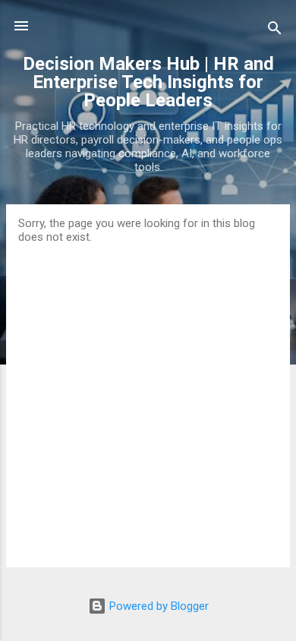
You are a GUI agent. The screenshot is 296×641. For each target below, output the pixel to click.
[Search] (275, 31)
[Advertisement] (148, 399)
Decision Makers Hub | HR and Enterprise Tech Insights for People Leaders (148, 82)
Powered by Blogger (157, 606)
